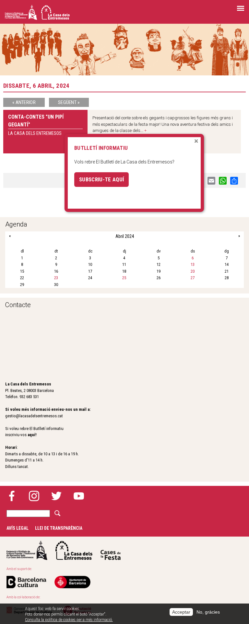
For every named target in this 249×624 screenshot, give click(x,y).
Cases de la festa (111, 550)
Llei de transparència (58, 528)
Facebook (11, 496)
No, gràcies (208, 612)
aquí (31, 434)
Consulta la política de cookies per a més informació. (69, 620)
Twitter (56, 496)
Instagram (34, 496)
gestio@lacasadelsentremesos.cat (34, 415)
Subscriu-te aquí (101, 179)
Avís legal (17, 528)
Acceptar (181, 612)
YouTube (79, 496)
